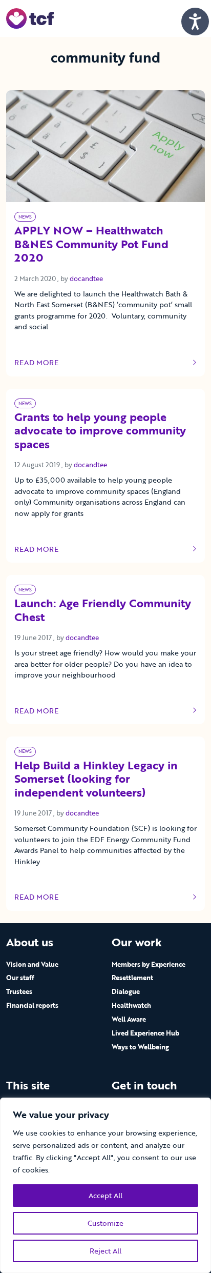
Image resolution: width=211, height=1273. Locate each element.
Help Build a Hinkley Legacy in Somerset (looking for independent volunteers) (96, 780)
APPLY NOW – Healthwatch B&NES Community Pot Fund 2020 (91, 245)
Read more (44, 362)
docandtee (86, 278)
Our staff (20, 977)
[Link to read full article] (105, 146)
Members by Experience (148, 964)
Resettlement (132, 977)
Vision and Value (32, 964)
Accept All (105, 1195)
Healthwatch (131, 1005)
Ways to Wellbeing (140, 1046)
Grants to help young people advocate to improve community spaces (100, 431)
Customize (105, 1223)
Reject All (105, 1250)
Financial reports (32, 1005)
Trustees (19, 991)
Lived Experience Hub (145, 1033)
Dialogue (126, 991)
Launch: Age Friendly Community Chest (102, 610)
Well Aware (129, 1019)
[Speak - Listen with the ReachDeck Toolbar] (195, 21)
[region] (105, 1185)
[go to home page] (30, 17)
